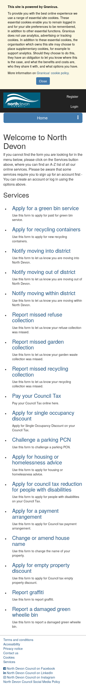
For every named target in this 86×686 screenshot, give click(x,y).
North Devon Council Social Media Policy (31, 681)
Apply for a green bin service (45, 208)
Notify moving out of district (43, 271)
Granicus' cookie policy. (53, 73)
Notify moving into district (41, 250)
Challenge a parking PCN (41, 439)
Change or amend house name (40, 540)
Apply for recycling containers (46, 229)
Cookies (9, 657)
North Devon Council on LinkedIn (30, 673)
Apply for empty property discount (41, 567)
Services (9, 662)
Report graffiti (28, 592)
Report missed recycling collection (40, 371)
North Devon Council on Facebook (31, 668)
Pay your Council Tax (36, 395)
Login (74, 106)
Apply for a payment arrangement (35, 513)
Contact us (10, 653)
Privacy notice (13, 648)
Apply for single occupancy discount (43, 415)
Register (72, 96)
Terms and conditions (18, 639)
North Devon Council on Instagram (31, 677)
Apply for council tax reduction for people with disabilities (47, 486)
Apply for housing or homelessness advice (37, 459)
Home (42, 118)
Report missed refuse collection (37, 317)
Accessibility (11, 644)
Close (43, 81)
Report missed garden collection (38, 344)
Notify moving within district (43, 293)
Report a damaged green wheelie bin (41, 611)
